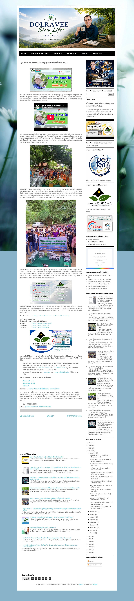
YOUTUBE (57, 54)
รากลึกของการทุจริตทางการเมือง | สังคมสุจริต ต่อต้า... (100, 469)
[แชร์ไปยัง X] (32, 404)
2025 (90, 445)
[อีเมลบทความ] (24, 404)
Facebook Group (29, 383)
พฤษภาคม (93, 527)
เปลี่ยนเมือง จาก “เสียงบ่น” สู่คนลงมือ (99, 284)
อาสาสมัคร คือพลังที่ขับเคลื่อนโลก (98, 286)
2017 (90, 549)
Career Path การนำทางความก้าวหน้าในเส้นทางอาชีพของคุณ (101, 473)
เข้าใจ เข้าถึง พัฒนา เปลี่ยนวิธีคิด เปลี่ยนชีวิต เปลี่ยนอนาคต (105, 325)
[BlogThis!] (30, 404)
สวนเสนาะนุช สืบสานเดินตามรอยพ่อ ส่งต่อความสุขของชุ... (101, 503)
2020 (90, 541)
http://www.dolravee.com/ (42, 323)
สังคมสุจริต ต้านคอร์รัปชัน (96, 242)
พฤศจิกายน (93, 511)
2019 (90, 544)
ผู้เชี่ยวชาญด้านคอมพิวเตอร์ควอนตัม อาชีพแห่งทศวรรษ (100, 507)
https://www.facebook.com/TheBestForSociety (51, 316)
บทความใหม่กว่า (27, 416)
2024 (90, 448)
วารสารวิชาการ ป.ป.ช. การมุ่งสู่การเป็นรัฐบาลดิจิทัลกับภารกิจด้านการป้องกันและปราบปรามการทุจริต (105, 299)
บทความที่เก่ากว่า (74, 416)
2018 (90, 547)
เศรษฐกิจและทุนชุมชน (94, 239)
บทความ (91, 561)
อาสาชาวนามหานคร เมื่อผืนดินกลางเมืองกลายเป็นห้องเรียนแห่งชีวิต (50, 498)
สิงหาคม (93, 519)
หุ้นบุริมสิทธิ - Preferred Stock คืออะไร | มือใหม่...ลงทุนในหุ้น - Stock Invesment (47, 538)
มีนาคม (92, 533)
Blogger (95, 584)
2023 (90, 451)
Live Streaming (44, 368)
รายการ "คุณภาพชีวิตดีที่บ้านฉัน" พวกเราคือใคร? (44, 389)
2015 (90, 552)
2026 (90, 443)
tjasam (81, 584)
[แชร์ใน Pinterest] (36, 404)
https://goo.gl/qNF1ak (40, 325)
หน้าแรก (50, 416)
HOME (23, 54)
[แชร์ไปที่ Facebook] (34, 404)
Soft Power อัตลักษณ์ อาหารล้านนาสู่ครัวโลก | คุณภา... (101, 486)
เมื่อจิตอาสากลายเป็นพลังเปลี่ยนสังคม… (99, 281)
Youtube (47, 372)
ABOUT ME (97, 54)
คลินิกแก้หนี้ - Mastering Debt (97, 244)
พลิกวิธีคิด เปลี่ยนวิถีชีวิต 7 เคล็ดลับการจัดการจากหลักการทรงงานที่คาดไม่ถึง (105, 380)
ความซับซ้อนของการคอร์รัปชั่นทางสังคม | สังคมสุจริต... (100, 460)
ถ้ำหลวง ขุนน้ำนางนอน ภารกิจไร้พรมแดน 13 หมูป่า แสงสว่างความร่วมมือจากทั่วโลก (55, 488)
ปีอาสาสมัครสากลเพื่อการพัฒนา (97, 288)
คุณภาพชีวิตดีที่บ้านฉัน (62, 372)
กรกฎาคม (93, 522)
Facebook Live (59, 368)
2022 (90, 536)
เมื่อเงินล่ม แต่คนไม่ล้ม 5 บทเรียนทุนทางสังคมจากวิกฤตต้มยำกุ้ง (101, 367)
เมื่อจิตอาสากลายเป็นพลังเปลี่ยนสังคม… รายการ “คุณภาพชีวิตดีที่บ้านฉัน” (51, 517)
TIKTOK (84, 54)
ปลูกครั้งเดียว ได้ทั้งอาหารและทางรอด (100, 410)
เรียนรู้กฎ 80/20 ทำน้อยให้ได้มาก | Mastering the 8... (100, 456)
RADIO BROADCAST (39, 54)
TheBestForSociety (45, 406)
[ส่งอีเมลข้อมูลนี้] (28, 404)
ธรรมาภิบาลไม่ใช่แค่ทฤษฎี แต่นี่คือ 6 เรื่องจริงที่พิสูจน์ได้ (46, 457)
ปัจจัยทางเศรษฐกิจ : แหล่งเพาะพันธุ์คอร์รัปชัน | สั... (100, 494)
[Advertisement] (51, 435)
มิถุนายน (93, 525)
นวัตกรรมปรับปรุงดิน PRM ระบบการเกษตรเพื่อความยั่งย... (99, 499)
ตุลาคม (92, 514)
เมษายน (92, 530)
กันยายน (93, 517)
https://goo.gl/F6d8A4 (40, 327)
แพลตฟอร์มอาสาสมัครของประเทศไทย (99, 279)
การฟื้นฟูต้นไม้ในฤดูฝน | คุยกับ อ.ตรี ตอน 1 (43, 528)
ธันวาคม (93, 453)
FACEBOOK (71, 54)
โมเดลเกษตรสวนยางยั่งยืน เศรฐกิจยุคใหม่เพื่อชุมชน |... (101, 482)
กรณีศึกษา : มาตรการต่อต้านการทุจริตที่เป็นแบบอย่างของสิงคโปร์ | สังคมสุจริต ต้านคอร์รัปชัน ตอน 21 (105, 423)
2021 (90, 539)
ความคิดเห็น (93, 565)
